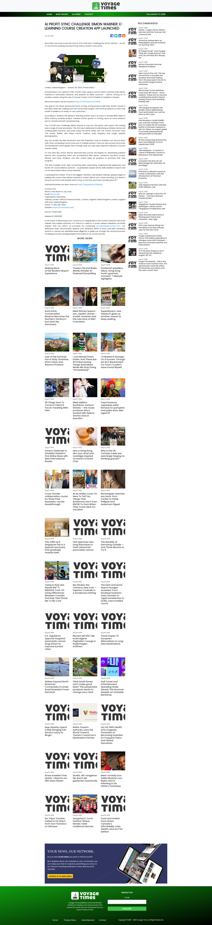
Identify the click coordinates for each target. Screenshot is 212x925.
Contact (102, 920)
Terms (55, 920)
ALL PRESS (76, 14)
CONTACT (88, 14)
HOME (49, 14)
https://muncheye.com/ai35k (87, 101)
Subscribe (127, 908)
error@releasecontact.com (108, 226)
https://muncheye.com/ (63, 207)
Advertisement (88, 920)
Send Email (55, 194)
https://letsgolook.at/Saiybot (90, 184)
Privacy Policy (70, 920)
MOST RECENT (62, 14)
